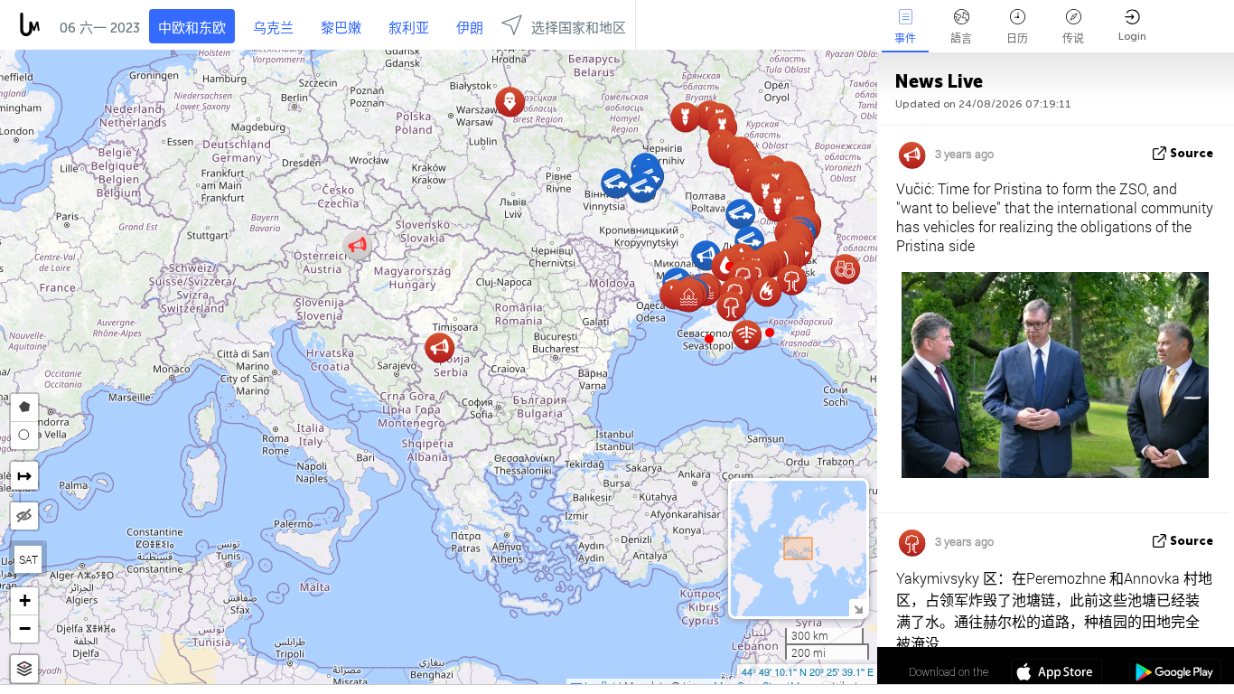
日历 (1017, 39)
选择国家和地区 (578, 28)
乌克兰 (273, 28)
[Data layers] (24, 669)
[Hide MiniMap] (857, 607)
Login (1132, 36)
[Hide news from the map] (24, 516)
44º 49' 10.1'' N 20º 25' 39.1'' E (808, 671)
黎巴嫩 (341, 28)
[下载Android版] (1174, 674)
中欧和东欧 (192, 28)
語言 (961, 39)
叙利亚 (408, 28)
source (1191, 153)
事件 (905, 39)
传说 (1073, 39)
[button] (769, 332)
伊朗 (469, 28)
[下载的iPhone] (1056, 674)
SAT (28, 559)
